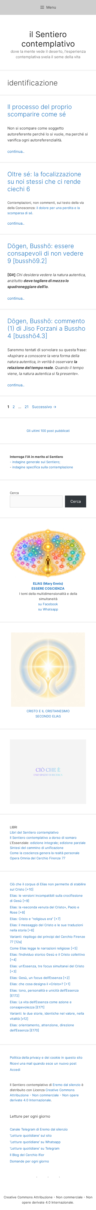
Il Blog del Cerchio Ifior (27, 1155)
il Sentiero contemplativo (48, 39)
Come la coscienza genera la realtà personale (45, 853)
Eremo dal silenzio (66, 1085)
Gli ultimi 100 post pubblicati (48, 431)
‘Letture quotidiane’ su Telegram (34, 1148)
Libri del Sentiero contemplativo (34, 832)
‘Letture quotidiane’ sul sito (31, 1135)
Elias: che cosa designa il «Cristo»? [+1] (40, 984)
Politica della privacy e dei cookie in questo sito (46, 1057)
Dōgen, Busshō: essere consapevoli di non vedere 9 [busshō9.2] (45, 253)
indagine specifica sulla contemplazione (42, 467)
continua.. (15, 151)
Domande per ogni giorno (29, 1161)
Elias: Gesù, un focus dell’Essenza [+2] (40, 978)
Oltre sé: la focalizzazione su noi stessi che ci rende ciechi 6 (44, 181)
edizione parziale (73, 843)
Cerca (14, 493)
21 (27, 406)
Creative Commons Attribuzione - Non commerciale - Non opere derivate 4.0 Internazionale (44, 1095)
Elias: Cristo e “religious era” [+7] (35, 919)
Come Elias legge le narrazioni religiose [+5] (44, 948)
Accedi (15, 1070)
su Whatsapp (48, 609)
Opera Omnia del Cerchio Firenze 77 (37, 858)
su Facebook (48, 604)
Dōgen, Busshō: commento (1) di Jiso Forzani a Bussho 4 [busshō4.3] (46, 328)
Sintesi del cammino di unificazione (37, 848)
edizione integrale (44, 843)
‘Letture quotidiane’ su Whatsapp (35, 1142)
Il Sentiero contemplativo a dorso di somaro (43, 838)
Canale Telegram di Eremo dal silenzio (39, 1129)
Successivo (44, 406)
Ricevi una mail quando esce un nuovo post (43, 1063)
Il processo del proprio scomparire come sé (39, 110)
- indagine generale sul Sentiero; (35, 462)
